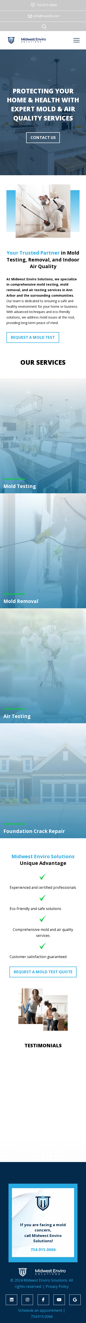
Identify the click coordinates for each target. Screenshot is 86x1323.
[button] (44, 27)
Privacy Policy (57, 1286)
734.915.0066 (42, 1316)
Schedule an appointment (40, 1310)
